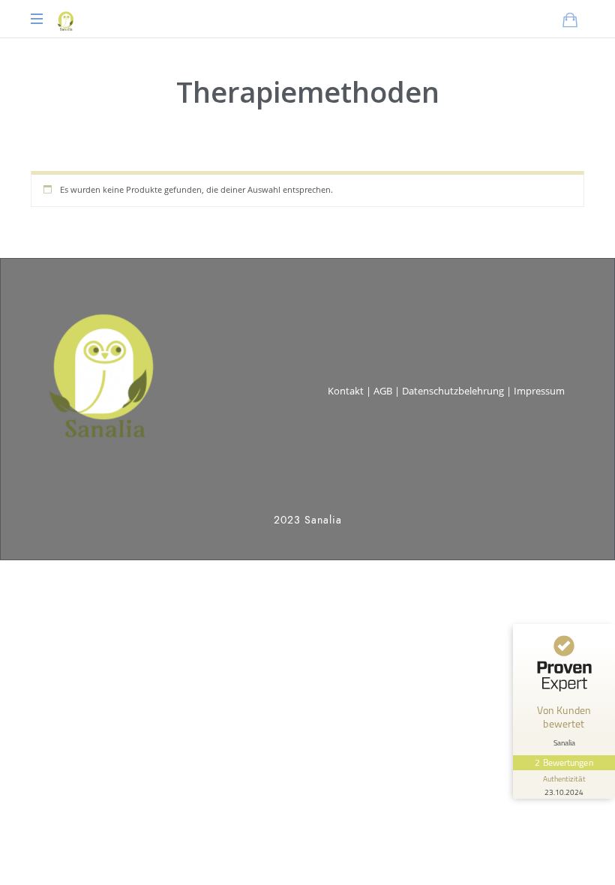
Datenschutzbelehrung (453, 391)
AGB (383, 391)
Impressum (539, 391)
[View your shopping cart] (570, 19)
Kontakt (346, 391)
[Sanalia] (65, 19)
